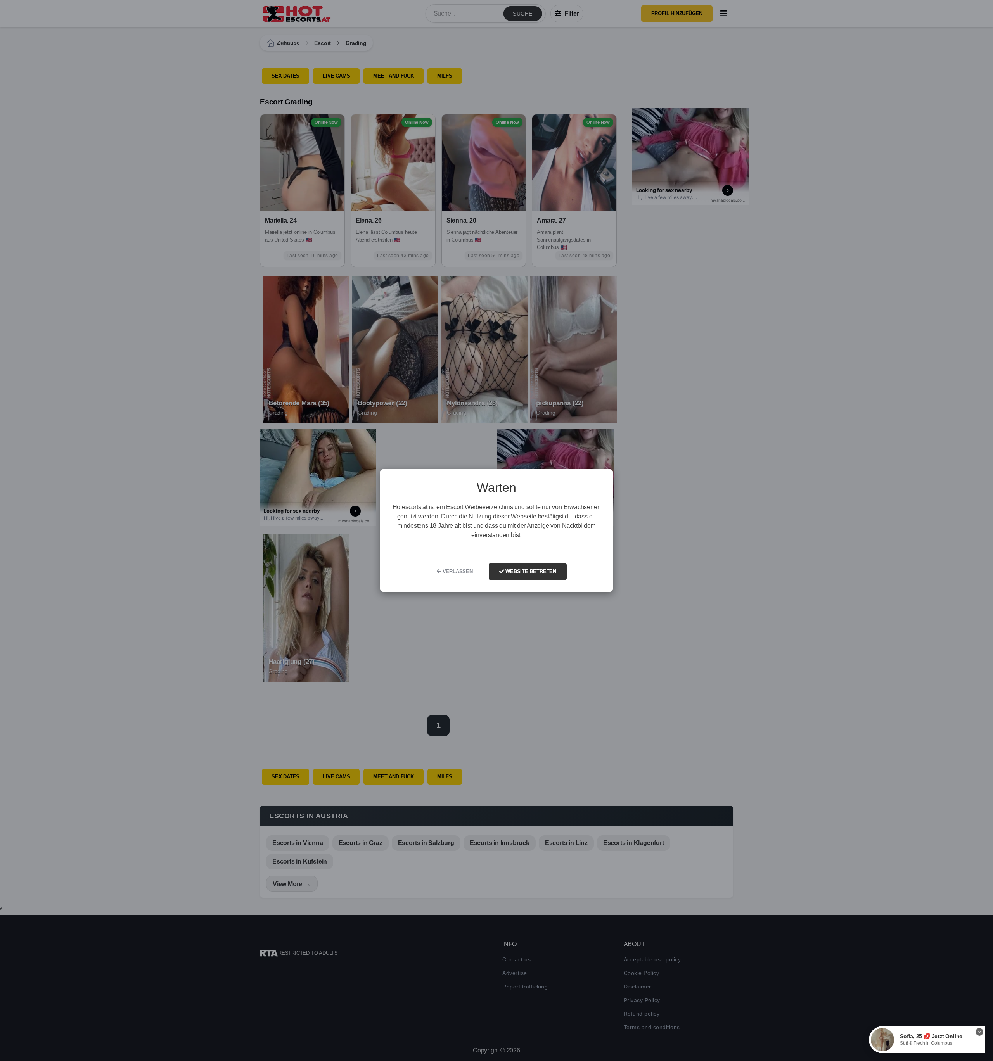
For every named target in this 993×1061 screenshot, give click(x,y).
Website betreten (530, 571)
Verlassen (457, 571)
